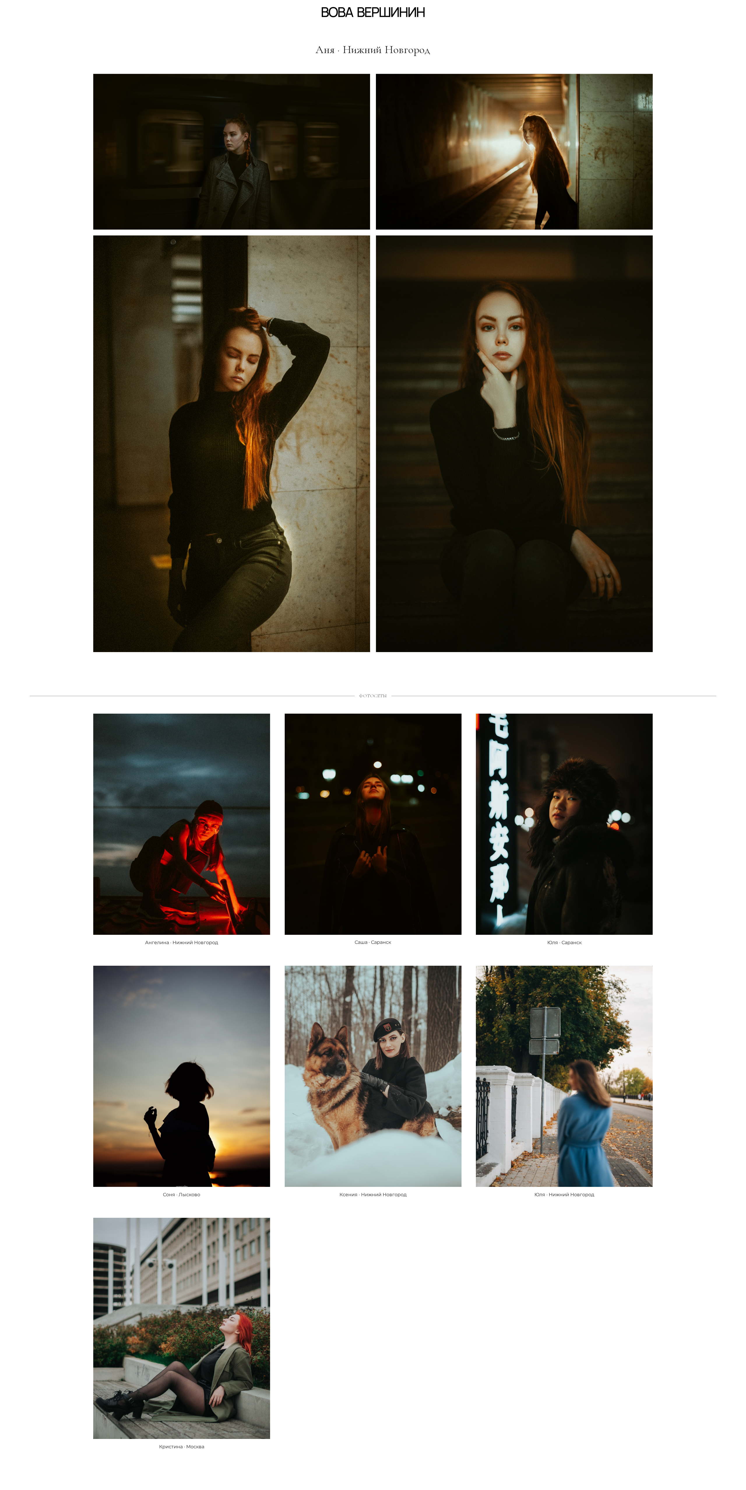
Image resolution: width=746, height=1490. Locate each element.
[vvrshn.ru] (373, 12)
